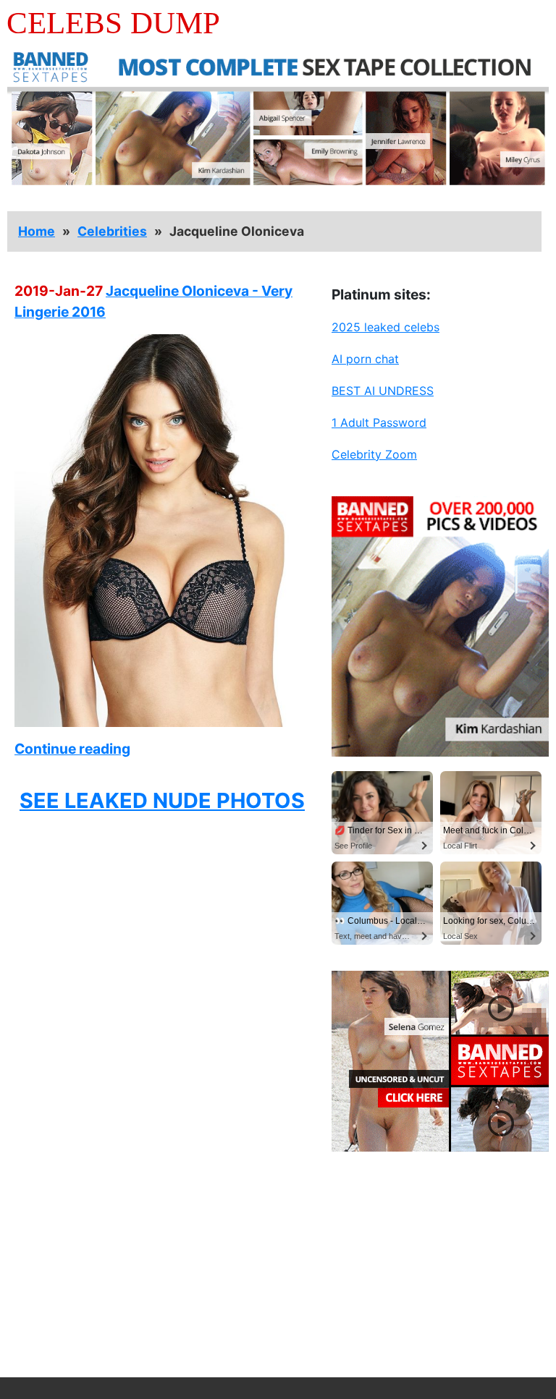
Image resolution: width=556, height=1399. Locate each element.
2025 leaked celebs (385, 327)
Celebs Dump (113, 23)
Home (36, 231)
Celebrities (112, 231)
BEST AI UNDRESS (383, 390)
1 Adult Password (379, 422)
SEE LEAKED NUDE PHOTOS (162, 800)
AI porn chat (365, 359)
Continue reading (72, 748)
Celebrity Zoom (374, 454)
